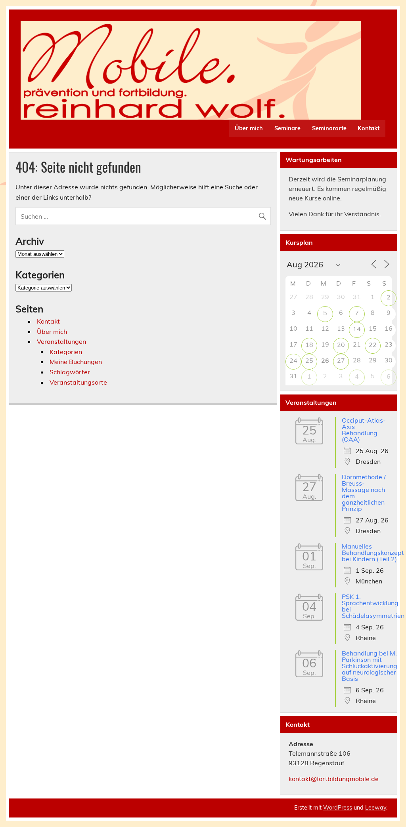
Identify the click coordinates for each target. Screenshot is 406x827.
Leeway (375, 807)
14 (357, 329)
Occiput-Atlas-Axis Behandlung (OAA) (364, 429)
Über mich (249, 128)
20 (341, 345)
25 (309, 360)
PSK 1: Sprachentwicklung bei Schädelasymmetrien (373, 606)
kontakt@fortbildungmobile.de (334, 779)
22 (373, 345)
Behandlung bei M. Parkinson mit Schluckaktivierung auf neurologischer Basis (369, 665)
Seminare (287, 128)
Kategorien (66, 352)
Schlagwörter (70, 372)
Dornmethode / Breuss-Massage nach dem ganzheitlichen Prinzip (364, 493)
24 (293, 360)
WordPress (337, 807)
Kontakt (368, 128)
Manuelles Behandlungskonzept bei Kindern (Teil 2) (373, 552)
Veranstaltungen (61, 341)
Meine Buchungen (76, 362)
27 (341, 360)
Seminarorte (329, 128)
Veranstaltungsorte (78, 382)
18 (309, 345)
